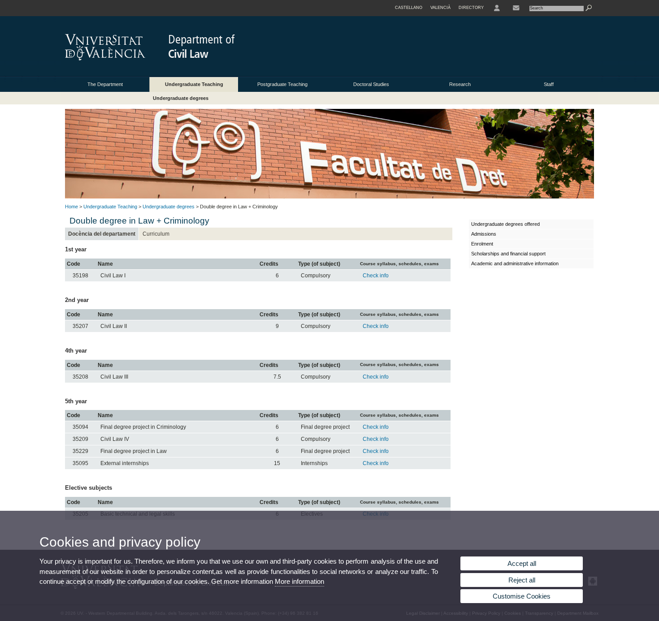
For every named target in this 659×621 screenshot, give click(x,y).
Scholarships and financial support (508, 253)
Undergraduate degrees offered (505, 224)
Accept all (521, 563)
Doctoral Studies (371, 84)
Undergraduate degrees (180, 98)
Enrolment (482, 243)
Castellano (408, 7)
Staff (549, 84)
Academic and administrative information (515, 263)
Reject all (521, 580)
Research (460, 84)
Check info (376, 275)
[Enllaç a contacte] (516, 8)
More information (299, 581)
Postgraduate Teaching (282, 84)
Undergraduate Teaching (194, 84)
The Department (105, 84)
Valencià (440, 7)
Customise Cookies (522, 596)
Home (71, 206)
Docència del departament (101, 234)
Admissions (483, 234)
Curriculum (156, 234)
